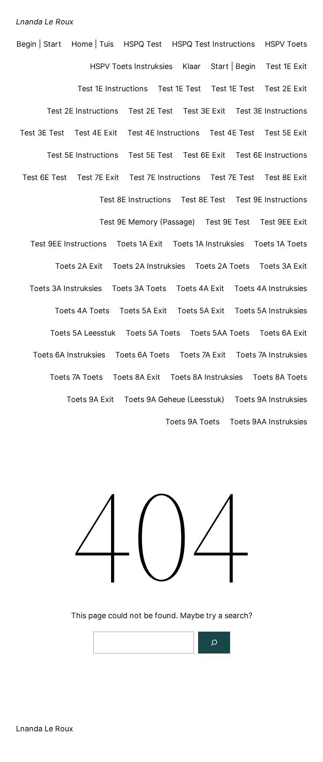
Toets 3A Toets (139, 288)
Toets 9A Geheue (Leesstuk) (174, 399)
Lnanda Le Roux (45, 21)
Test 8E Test (203, 199)
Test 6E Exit (204, 155)
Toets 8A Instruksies (206, 377)
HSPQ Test (143, 44)
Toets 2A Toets (222, 266)
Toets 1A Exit (139, 243)
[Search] (214, 643)
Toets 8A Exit (136, 377)
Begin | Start (38, 44)
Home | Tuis (92, 44)
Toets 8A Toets (280, 377)
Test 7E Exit (98, 177)
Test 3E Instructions (271, 110)
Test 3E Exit (204, 110)
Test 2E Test (150, 110)
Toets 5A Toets (153, 332)
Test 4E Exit (95, 132)
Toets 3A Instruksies (65, 288)
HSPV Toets (286, 44)
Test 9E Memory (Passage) (147, 221)
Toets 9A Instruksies (271, 399)
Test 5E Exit (286, 132)
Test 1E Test (179, 88)
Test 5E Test (150, 155)
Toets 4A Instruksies (270, 288)
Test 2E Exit (286, 88)
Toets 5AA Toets (219, 332)
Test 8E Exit (286, 177)
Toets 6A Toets (142, 354)
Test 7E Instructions (164, 177)
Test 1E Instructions (112, 88)
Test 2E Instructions (82, 110)
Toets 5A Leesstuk (83, 332)
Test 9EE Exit (283, 221)
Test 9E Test (227, 221)
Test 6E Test (44, 177)
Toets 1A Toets (280, 243)
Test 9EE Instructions (68, 243)
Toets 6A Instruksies (69, 354)
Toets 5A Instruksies (271, 310)
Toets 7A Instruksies (271, 354)
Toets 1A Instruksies (208, 243)
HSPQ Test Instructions (213, 44)
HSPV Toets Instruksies (131, 66)
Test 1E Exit (286, 66)
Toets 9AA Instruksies (268, 421)
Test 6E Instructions (271, 155)
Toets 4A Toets (82, 310)
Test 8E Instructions (135, 199)
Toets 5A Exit (143, 310)
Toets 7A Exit (203, 354)
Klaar (192, 66)
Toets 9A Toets (192, 421)
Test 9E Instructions (271, 199)
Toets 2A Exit (79, 266)
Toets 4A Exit (200, 288)
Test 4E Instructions (163, 132)
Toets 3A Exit (283, 266)
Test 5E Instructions (82, 155)
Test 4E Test (231, 132)
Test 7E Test (232, 177)
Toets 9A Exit (90, 399)
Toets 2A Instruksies (149, 266)
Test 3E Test (42, 132)
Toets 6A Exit (283, 332)
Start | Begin (233, 66)
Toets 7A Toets (76, 377)
